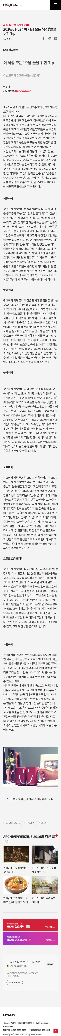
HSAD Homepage (42, 1023)
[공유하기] (16, 823)
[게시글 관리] (20, 823)
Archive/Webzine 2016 (16, 25)
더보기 (56, 835)
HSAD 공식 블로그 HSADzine (12, 5)
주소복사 (55, 38)
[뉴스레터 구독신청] (30, 925)
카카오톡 (49, 38)
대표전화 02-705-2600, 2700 (14, 1030)
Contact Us (8, 1026)
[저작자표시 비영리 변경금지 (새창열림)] (41, 823)
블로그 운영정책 (9, 1023)
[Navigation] (55, 5)
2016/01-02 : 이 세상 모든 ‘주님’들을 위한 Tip (29, 31)
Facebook (43, 38)
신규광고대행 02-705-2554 (39, 1030)
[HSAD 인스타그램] (30, 939)
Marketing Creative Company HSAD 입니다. (22, 974)
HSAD (9, 1013)
